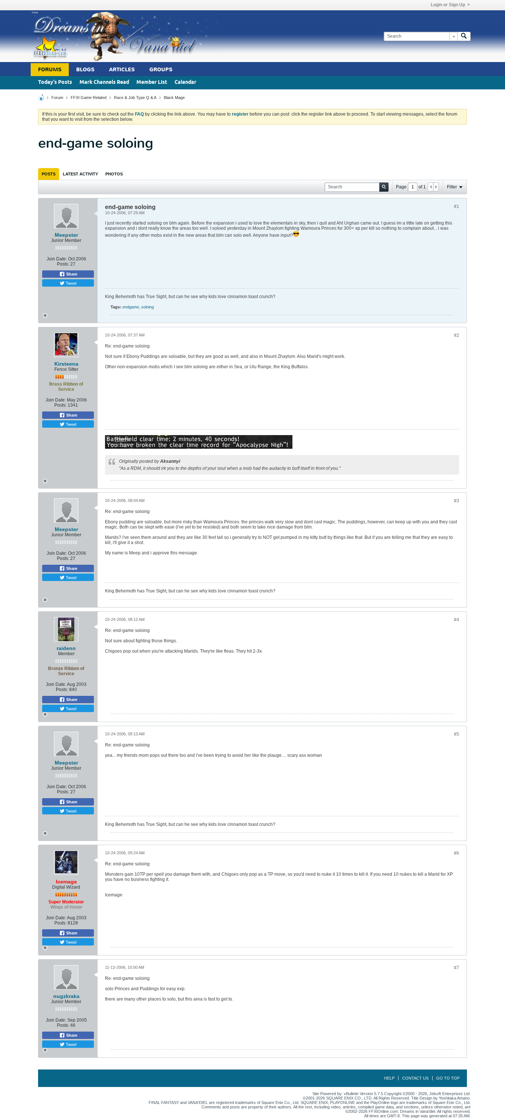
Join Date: (57, 258)
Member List (151, 82)
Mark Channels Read (104, 82)
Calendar (185, 82)
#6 (456, 853)
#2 (456, 335)
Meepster (66, 235)
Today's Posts (55, 82)
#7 (456, 967)
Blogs (85, 69)
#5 (456, 734)
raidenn (66, 648)
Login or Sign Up (448, 4)
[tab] (48, 174)
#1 (456, 206)
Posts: (63, 264)
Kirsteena (66, 364)
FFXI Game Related (88, 97)
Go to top (448, 1078)
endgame (130, 307)
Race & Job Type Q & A (135, 97)
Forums (49, 69)
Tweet (71, 283)
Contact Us (415, 1078)
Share (71, 274)
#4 (456, 619)
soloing (147, 307)
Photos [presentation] (114, 174)
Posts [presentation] (48, 174)
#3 (456, 500)
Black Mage (174, 97)
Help (389, 1078)
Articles (122, 69)
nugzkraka (66, 996)
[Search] (464, 36)
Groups (160, 69)
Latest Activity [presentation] (80, 174)
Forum (57, 97)
